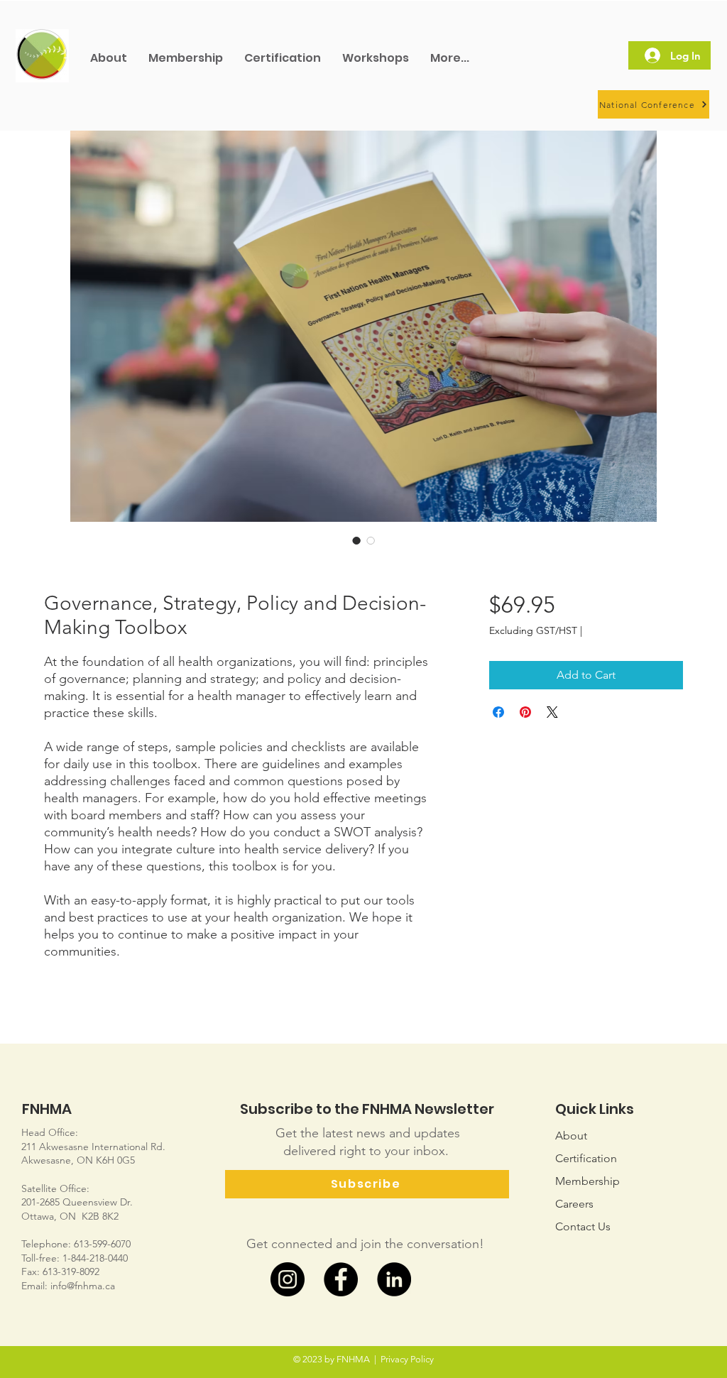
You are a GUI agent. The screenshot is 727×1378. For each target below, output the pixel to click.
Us (583, 1226)
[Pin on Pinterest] (525, 712)
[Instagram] (287, 1279)
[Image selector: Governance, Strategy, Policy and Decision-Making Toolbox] (356, 540)
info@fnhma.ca (82, 1285)
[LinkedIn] (394, 1279)
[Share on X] (552, 712)
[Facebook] (341, 1279)
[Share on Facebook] (498, 712)
